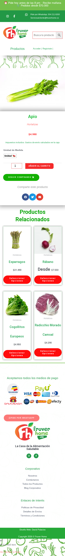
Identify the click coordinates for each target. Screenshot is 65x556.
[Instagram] (29, 456)
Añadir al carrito (39, 166)
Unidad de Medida (13, 150)
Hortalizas (32, 124)
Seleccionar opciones (17, 279)
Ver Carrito (5, 552)
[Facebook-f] (36, 456)
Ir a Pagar (16, 552)
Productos (17, 48)
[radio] (10, 156)
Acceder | (37, 48)
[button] (21, 177)
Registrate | (48, 48)
